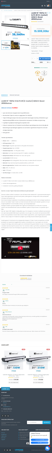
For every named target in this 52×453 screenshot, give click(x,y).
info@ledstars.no (6, 406)
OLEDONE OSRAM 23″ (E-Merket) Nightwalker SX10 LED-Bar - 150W (14, 375)
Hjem (1, 10)
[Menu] (42, 6)
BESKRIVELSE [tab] (4, 95)
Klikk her (5, 403)
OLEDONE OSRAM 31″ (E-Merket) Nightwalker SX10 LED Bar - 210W (38, 375)
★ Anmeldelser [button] (51, 227)
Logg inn (3, 439)
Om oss (3, 432)
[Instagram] (5, 416)
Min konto (3, 437)
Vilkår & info (3, 436)
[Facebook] (2, 416)
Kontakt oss (3, 434)
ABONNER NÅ (46, 422)
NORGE (4, 1)
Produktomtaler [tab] (14, 95)
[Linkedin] (8, 416)
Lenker (48, 1)
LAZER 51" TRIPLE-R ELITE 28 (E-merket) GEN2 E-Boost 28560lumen (39, 16)
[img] (5, 288)
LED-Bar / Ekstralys (8, 10)
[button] (34, 21)
